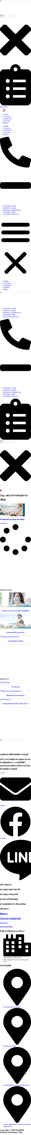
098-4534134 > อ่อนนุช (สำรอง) (12, 210)
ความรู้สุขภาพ (7, 118)
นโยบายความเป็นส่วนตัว (10, 918)
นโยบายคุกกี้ (3, 923)
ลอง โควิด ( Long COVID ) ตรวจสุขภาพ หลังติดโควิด (15, 610)
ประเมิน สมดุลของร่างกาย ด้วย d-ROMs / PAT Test (15, 703)
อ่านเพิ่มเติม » (4, 523)
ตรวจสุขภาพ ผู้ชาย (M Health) (15, 641)
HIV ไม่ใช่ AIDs (15, 686)
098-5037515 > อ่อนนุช (9, 208)
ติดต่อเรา (6, 122)
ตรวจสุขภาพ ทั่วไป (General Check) (15, 632)
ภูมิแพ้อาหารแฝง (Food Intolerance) (16, 695)
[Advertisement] (15, 571)
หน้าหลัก (5, 114)
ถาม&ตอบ (6, 287)
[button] (15, 170)
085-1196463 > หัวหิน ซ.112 (11, 214)
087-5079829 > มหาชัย (9, 206)
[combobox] (7, 17)
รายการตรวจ (7, 116)
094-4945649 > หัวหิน (9, 212)
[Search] (0, 489)
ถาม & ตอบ (6, 120)
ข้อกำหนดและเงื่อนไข (6, 926)
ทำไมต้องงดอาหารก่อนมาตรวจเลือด (12, 519)
